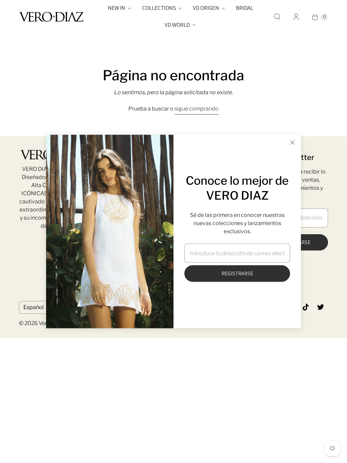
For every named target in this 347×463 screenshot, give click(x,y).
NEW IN (116, 8)
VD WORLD (177, 25)
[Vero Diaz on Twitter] (320, 307)
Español (33, 307)
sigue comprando (197, 108)
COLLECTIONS (159, 8)
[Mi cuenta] (296, 17)
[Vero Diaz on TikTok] (305, 307)
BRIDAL (244, 8)
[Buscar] (277, 17)
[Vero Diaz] (51, 17)
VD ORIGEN (206, 8)
